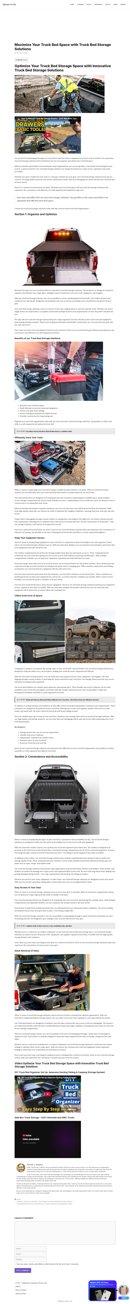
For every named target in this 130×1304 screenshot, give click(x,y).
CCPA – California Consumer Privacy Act (31, 1283)
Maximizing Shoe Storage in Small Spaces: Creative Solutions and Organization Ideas (44, 1204)
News (115, 4)
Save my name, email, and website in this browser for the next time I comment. (48, 1264)
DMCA (18, 1286)
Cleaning (80, 4)
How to (108, 4)
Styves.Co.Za (9, 4)
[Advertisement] (65, 22)
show (25, 60)
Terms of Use (20, 1293)
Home (72, 4)
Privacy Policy (21, 1290)
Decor (89, 4)
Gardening (98, 4)
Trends (123, 4)
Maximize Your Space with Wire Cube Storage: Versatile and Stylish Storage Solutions (45, 1201)
